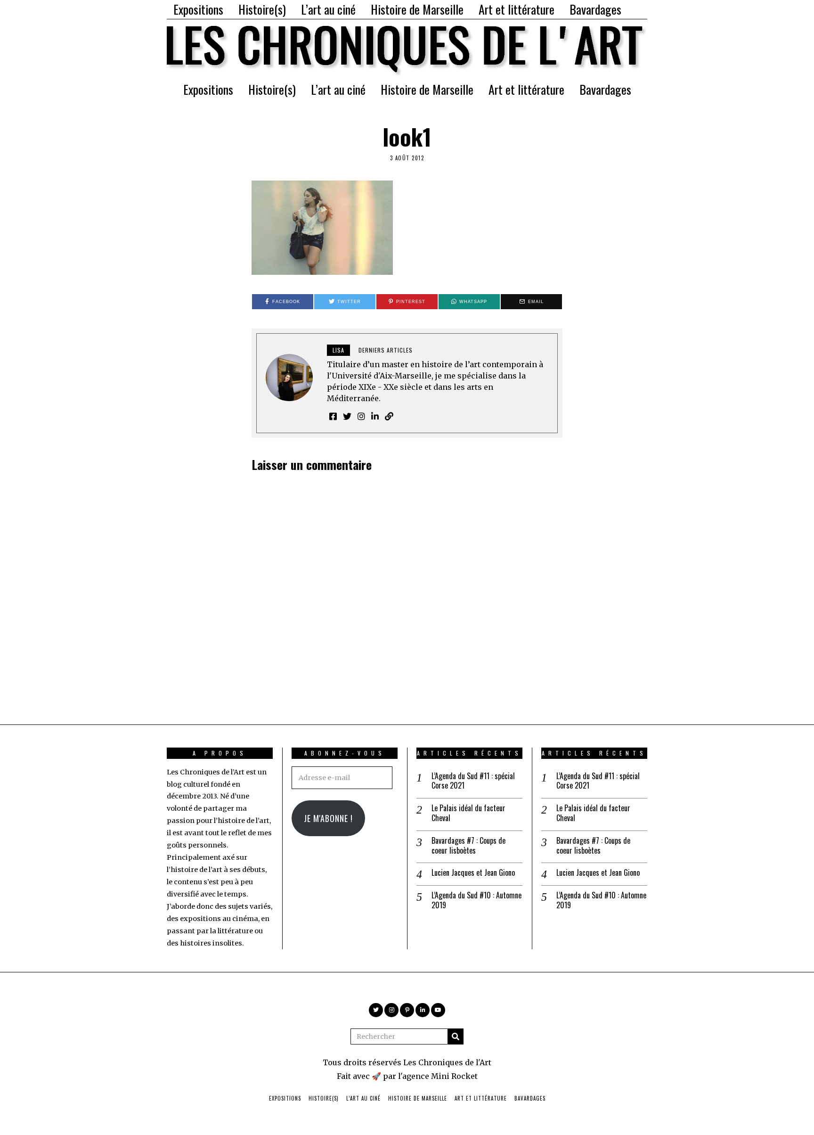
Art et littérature (516, 9)
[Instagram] (391, 1010)
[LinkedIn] (422, 1010)
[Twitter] (376, 1010)
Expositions (198, 9)
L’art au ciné (328, 9)
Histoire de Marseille (417, 9)
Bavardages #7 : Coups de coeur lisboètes (468, 845)
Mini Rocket (454, 1076)
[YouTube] (438, 1010)
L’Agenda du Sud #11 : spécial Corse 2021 (473, 781)
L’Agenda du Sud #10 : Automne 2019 (476, 900)
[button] (456, 1036)
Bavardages (595, 9)
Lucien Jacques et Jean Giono (473, 873)
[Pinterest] (407, 1010)
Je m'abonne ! (328, 818)
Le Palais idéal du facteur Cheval (468, 813)
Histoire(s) (262, 9)
